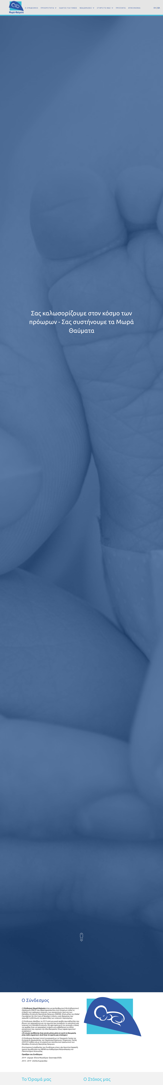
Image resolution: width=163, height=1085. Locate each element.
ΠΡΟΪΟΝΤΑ (121, 8)
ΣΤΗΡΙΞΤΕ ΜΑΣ (104, 8)
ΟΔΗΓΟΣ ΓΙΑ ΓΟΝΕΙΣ (68, 8)
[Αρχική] (17, 7)
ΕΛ (159, 8)
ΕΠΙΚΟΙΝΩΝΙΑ (134, 8)
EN (155, 8)
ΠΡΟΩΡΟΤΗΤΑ (48, 8)
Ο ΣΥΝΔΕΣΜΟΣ (31, 8)
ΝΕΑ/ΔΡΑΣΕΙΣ (86, 8)
